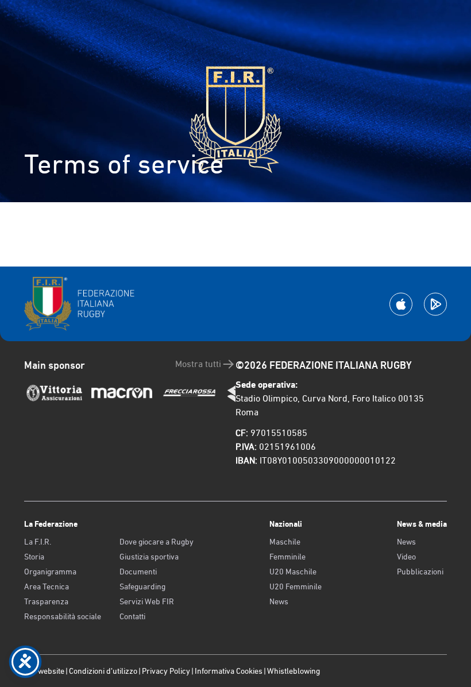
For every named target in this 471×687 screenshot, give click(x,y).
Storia (34, 556)
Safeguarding (142, 586)
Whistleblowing (293, 671)
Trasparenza (46, 601)
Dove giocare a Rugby (156, 541)
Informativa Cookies (228, 671)
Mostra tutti (198, 363)
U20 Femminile (295, 586)
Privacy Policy (166, 671)
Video (406, 556)
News (278, 601)
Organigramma (50, 571)
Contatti (132, 616)
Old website (44, 671)
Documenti (138, 571)
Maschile (284, 541)
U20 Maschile (292, 571)
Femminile (287, 556)
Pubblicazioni (420, 571)
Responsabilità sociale (62, 616)
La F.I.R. (37, 541)
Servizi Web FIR (146, 601)
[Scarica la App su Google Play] (435, 304)
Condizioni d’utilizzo (103, 671)
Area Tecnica (46, 586)
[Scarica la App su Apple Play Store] (400, 304)
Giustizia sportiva (149, 556)
